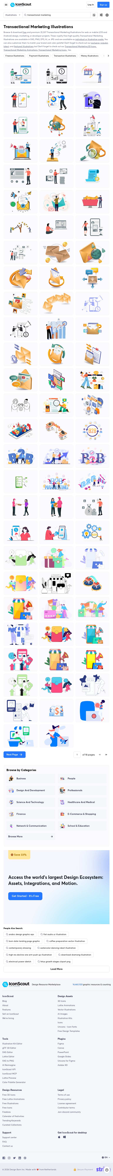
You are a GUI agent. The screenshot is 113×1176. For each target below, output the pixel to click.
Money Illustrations (89, 55)
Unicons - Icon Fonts (67, 1026)
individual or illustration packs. (89, 39)
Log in (91, 5)
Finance (21, 814)
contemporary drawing (20, 948)
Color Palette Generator (14, 1082)
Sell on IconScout (10, 1014)
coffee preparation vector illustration (67, 941)
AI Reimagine (8, 1065)
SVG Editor (7, 1052)
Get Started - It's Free (25, 896)
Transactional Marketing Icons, (52, 50)
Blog (4, 1001)
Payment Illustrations (39, 55)
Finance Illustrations (14, 55)
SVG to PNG (8, 1060)
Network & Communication (31, 826)
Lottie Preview (9, 1078)
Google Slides (64, 1056)
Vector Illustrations (66, 1009)
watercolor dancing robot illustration (58, 948)
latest (6, 46)
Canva (61, 1048)
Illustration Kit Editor (12, 1043)
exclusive (95, 43)
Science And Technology (30, 802)
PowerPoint (63, 1052)
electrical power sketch (20, 961)
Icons (60, 1022)
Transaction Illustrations (65, 55)
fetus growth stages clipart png (55, 961)
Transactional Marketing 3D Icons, (81, 46)
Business (21, 778)
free (24, 32)
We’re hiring (8, 1018)
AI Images (62, 1014)
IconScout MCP (9, 1073)
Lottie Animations (66, 1005)
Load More (56, 969)
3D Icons (62, 1001)
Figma (61, 1043)
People (71, 778)
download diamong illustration (76, 954)
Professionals (75, 790)
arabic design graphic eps (21, 934)
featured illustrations (24, 46)
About (5, 1005)
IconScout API (9, 1069)
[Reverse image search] (94, 15)
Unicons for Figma (66, 1060)
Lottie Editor (8, 1056)
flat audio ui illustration (54, 934)
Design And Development (30, 790)
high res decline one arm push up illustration (30, 954)
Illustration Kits (65, 1018)
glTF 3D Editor (9, 1048)
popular (104, 43)
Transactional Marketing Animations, (21, 50)
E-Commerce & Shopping (82, 814)
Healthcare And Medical (81, 802)
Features (6, 1009)
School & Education (79, 826)
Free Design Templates (69, 1031)
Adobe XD (63, 1065)
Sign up (103, 5)
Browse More (15, 836)
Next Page (12, 754)
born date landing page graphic (24, 941)
